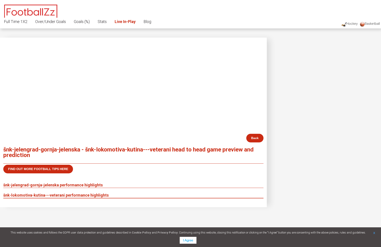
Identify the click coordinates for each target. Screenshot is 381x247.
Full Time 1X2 (15, 21)
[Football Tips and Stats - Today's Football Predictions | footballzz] (31, 10)
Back (255, 138)
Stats (102, 21)
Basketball (372, 24)
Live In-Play (125, 21)
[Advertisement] (133, 101)
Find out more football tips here (38, 169)
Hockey (352, 24)
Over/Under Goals (50, 21)
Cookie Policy (141, 232)
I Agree (188, 240)
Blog (147, 21)
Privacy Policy (167, 232)
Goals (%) (82, 21)
